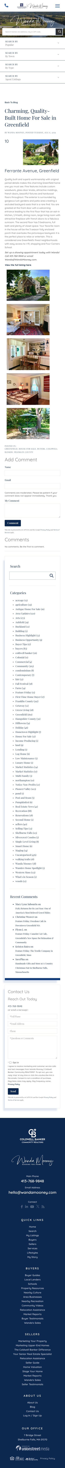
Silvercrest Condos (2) (27, 837)
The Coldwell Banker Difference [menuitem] (32, 1349)
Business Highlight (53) (27, 635)
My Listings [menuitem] (32, 1235)
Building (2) (21, 631)
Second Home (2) (24, 819)
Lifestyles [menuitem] (32, 1252)
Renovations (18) (24, 815)
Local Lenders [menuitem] (32, 1279)
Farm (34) (20, 688)
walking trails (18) (24, 859)
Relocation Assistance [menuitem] (32, 1309)
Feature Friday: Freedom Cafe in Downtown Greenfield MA (30, 923)
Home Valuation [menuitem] (32, 1366)
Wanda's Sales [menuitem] (32, 1322)
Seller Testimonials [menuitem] (32, 1384)
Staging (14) (21, 850)
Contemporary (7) (24, 675)
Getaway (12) (22, 705)
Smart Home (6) (23, 846)
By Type (9, 67)
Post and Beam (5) (24, 797)
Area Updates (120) (25, 613)
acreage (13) (21, 600)
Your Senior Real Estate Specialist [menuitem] (32, 1353)
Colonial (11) (21, 657)
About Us (32, 1402)
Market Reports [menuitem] (32, 1314)
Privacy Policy (45, 530)
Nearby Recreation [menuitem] (33, 1301)
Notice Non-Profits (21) (27, 784)
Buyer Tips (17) (23, 644)
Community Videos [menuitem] (32, 1305)
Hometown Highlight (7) (28, 732)
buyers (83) (21, 648)
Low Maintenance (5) (26, 758)
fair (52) (19, 679)
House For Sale (27, 449)
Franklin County (23, 452)
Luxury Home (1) (24, 762)
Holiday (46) (21, 727)
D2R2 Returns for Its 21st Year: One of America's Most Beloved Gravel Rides (33, 910)
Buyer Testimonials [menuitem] (32, 1318)
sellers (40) (21, 824)
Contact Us (32, 1411)
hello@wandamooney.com (32, 1190)
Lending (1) (21, 749)
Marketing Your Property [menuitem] (32, 1341)
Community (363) (24, 666)
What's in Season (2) (26, 877)
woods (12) (20, 881)
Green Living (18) (24, 710)
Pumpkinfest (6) (23, 802)
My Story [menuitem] (32, 1256)
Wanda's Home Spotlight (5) (30, 868)
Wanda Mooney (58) (25, 863)
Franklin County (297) (26, 701)
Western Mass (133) (25, 872)
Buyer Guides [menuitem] (32, 1275)
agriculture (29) (23, 604)
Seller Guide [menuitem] (32, 1362)
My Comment (12, 500)
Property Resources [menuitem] (32, 1288)
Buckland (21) (22, 626)
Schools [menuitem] (32, 1283)
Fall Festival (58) (23, 683)
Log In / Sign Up (32, 1415)
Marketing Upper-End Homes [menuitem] (32, 1345)
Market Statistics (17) (26, 771)
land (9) (19, 745)
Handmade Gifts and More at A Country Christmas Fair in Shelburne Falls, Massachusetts (34, 967)
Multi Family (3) (23, 776)
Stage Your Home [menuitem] (32, 1371)
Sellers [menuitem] (32, 1244)
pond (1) (19, 793)
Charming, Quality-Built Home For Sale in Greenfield (30, 117)
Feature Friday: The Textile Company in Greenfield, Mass (34, 952)
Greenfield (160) (23, 714)
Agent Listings (13, 79)
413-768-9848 (15, 1006)
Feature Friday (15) (25, 692)
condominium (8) (24, 670)
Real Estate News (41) (26, 806)
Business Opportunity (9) (28, 640)
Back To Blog (11, 102)
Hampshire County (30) (27, 718)
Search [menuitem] (33, 1231)
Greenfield (11, 449)
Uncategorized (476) (25, 855)
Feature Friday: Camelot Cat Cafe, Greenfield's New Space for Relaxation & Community (34, 938)
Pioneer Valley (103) (25, 789)
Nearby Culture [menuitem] (32, 1292)
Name (8, 467)
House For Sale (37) (25, 736)
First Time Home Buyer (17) (29, 697)
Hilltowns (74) (22, 723)
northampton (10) (24, 780)
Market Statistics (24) (26, 767)
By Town (10, 56)
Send (13, 1091)
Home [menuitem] (32, 1226)
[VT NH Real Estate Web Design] (32, 1448)
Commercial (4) (23, 661)
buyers (41, 449)
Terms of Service (14, 1100)
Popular (9, 44)
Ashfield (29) (22, 622)
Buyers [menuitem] (33, 1239)
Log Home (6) (22, 754)
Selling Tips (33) (23, 828)
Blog (32, 1406)
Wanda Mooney (16, 132)
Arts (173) (20, 618)
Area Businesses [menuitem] (32, 1296)
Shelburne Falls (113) (26, 833)
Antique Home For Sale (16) (29, 609)
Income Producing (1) (26, 740)
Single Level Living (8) (27, 841)
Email (8, 480)
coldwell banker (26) (26, 653)
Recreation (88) (23, 811)
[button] (59, 32)
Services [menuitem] (32, 1248)
